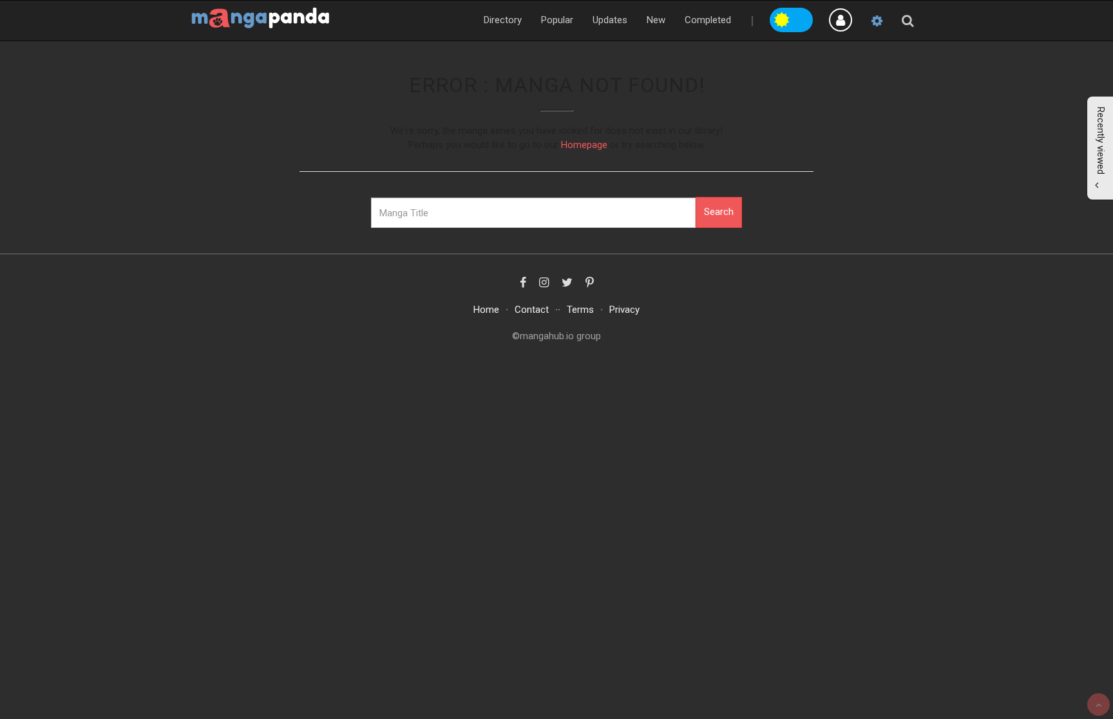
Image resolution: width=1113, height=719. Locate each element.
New (656, 20)
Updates (610, 20)
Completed (708, 20)
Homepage (584, 145)
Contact (532, 309)
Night (802, 18)
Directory (503, 20)
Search (719, 212)
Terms (580, 309)
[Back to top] (1098, 704)
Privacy (624, 309)
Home (486, 309)
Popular (557, 20)
